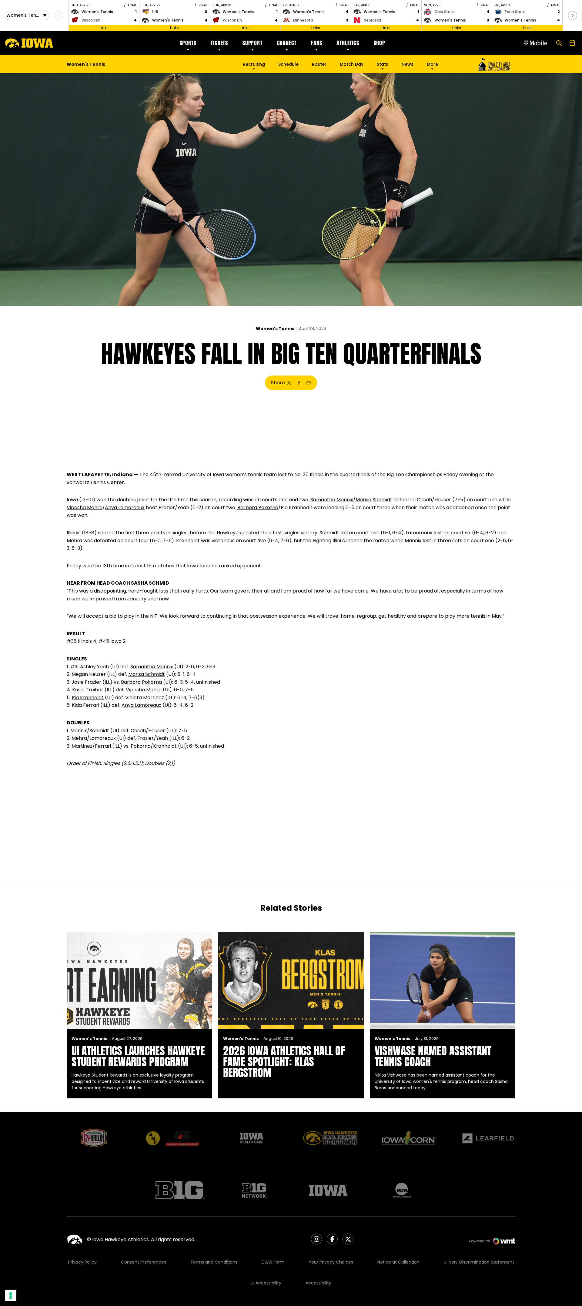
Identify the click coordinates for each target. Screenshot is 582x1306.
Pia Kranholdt (88, 697)
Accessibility (318, 1283)
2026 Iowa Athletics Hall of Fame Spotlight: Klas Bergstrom (284, 1062)
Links (104, 27)
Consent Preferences (143, 1262)
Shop (379, 43)
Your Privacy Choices (331, 1262)
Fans (316, 43)
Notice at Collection (398, 1262)
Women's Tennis (275, 329)
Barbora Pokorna (257, 507)
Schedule (288, 64)
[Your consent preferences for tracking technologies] (10, 1295)
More (432, 64)
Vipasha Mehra (84, 507)
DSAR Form (273, 1262)
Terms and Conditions (213, 1262)
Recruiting (254, 64)
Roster (319, 64)
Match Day (351, 64)
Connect (287, 43)
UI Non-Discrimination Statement (479, 1262)
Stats (382, 64)
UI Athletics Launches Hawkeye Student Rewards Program (138, 1056)
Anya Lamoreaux (125, 507)
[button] (572, 15)
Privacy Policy (82, 1262)
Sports (188, 43)
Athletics (347, 43)
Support (252, 43)
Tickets (219, 43)
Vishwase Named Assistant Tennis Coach (433, 1056)
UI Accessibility (266, 1283)
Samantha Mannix (331, 499)
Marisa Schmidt (374, 499)
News (407, 64)
